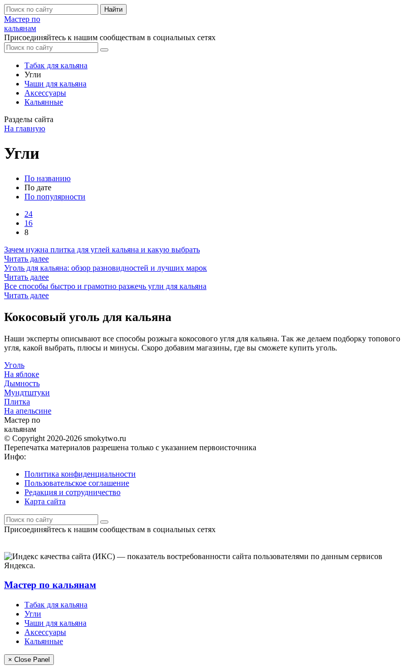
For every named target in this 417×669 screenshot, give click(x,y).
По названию (47, 178)
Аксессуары (45, 93)
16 (28, 223)
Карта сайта (45, 501)
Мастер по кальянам (50, 584)
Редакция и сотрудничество (72, 492)
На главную (24, 128)
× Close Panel (29, 659)
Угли (32, 613)
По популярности (54, 196)
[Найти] (104, 49)
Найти (113, 9)
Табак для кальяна (55, 65)
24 (28, 214)
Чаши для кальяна (55, 83)
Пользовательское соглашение (76, 483)
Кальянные (43, 102)
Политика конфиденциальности (80, 474)
